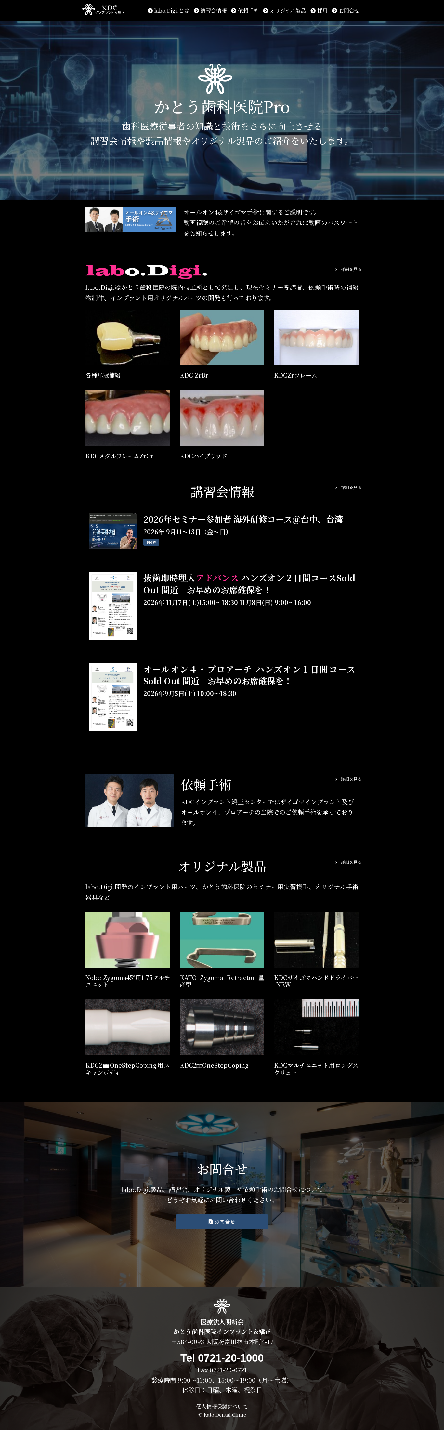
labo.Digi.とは (171, 10)
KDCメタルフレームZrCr (119, 455)
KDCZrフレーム (295, 375)
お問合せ (349, 10)
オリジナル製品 (288, 10)
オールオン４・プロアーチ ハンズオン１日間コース (249, 675)
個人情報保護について (222, 1406)
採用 (322, 10)
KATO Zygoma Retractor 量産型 (222, 981)
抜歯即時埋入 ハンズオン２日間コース (249, 583)
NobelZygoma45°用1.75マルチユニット (127, 981)
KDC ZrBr (194, 375)
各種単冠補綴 (103, 375)
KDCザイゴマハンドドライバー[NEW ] (316, 981)
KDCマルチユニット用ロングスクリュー (316, 1068)
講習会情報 (214, 10)
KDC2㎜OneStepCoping (214, 1065)
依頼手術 (248, 10)
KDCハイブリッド (203, 455)
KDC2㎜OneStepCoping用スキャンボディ (127, 1068)
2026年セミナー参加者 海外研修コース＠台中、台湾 (243, 519)
